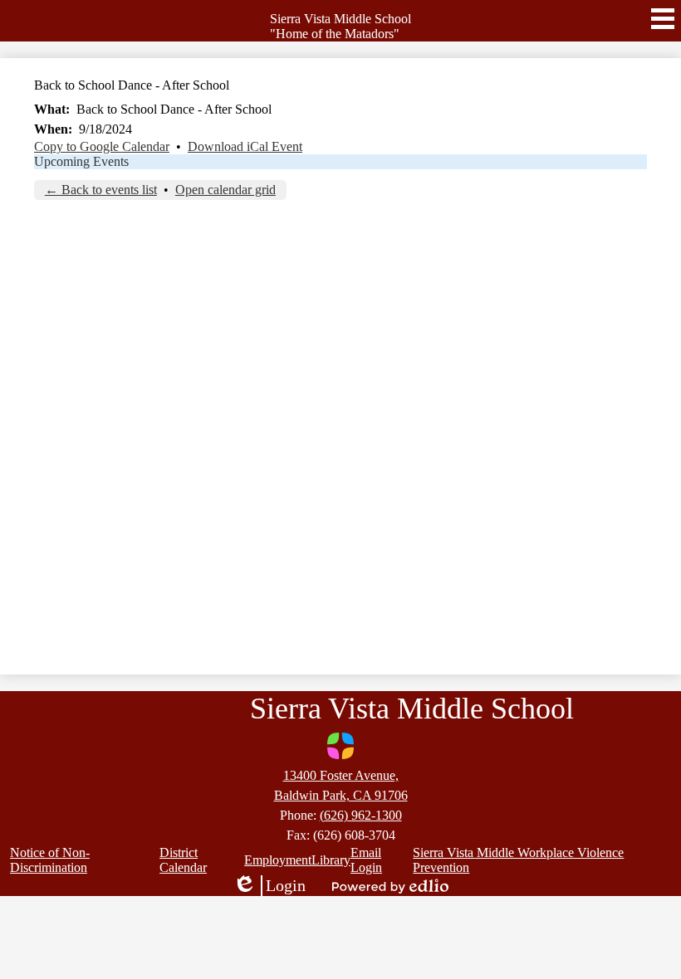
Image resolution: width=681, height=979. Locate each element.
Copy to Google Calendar (101, 146)
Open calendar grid (225, 190)
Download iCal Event (245, 146)
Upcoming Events (81, 161)
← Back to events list (101, 190)
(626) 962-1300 (361, 815)
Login (269, 886)
